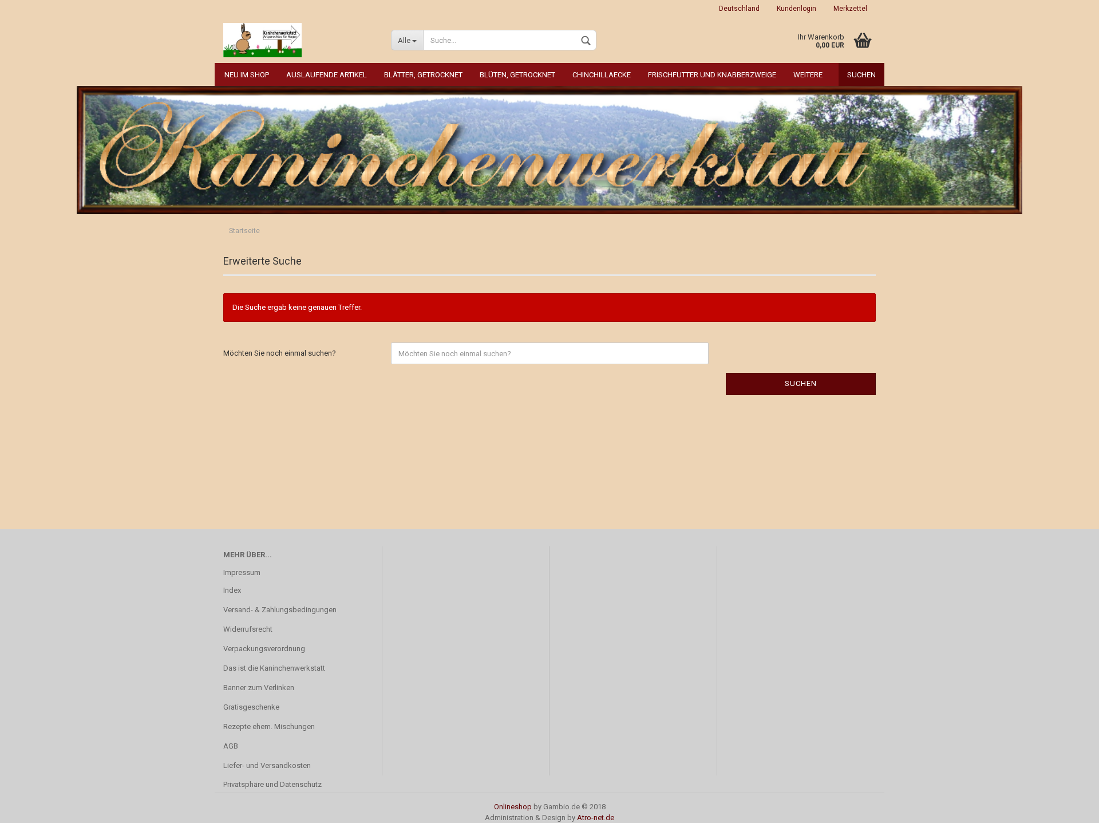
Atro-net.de (595, 817)
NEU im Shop (246, 74)
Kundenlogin (796, 9)
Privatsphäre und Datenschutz (272, 784)
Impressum (241, 572)
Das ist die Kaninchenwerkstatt (274, 668)
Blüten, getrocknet (517, 74)
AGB (230, 746)
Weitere (808, 74)
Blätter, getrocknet (423, 74)
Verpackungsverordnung (264, 648)
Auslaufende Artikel (326, 74)
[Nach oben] (1067, 806)
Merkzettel (850, 9)
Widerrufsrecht (247, 629)
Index (232, 590)
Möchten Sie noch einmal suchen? (279, 353)
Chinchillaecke (601, 74)
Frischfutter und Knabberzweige (712, 74)
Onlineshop (513, 806)
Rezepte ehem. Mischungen (269, 726)
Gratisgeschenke (251, 707)
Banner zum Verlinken (258, 687)
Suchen (861, 74)
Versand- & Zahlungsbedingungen (280, 609)
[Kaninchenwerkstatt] (298, 40)
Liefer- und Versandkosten (267, 765)
